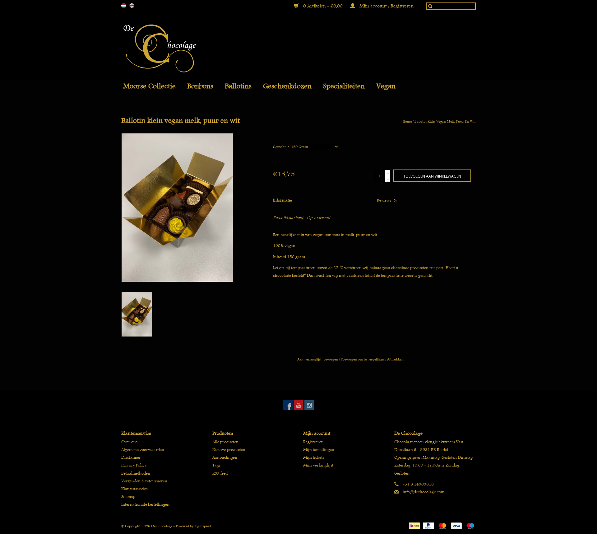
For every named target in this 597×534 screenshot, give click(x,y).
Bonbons (200, 86)
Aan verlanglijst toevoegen (317, 359)
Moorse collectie (149, 86)
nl (123, 5)
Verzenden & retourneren (144, 481)
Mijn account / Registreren (386, 6)
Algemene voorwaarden (142, 449)
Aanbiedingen (224, 457)
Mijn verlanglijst (318, 465)
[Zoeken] (429, 7)
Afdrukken (395, 359)
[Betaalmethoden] (413, 525)
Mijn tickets (313, 457)
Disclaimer (131, 457)
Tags (216, 465)
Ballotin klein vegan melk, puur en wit (445, 121)
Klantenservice (134, 488)
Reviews (387, 200)
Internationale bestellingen (145, 504)
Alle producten (225, 441)
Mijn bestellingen (318, 449)
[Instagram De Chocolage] (309, 405)
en (131, 5)
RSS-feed (220, 473)
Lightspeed (203, 525)
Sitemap (128, 496)
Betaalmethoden (135, 473)
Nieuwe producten (228, 449)
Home (407, 121)
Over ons (129, 441)
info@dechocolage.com (423, 491)
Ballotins (238, 86)
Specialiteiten (344, 86)
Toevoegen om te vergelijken (363, 359)
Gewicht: (281, 146)
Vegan (386, 86)
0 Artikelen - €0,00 (323, 6)
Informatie (282, 200)
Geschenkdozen (287, 86)
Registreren (313, 441)
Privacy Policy (134, 465)
